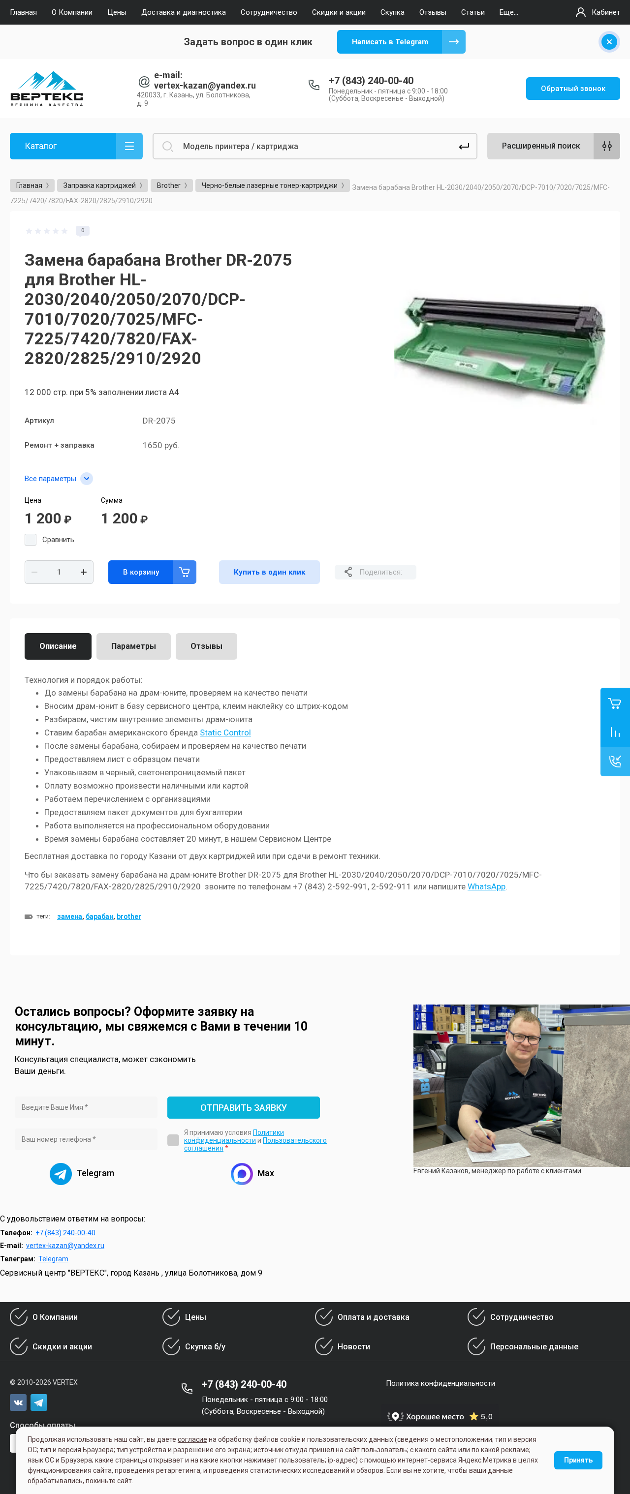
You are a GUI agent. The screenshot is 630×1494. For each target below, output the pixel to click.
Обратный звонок (573, 88)
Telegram (53, 1259)
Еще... (509, 12)
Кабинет (606, 12)
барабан (99, 916)
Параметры (133, 646)
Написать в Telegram (390, 41)
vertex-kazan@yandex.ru (205, 85)
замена (69, 916)
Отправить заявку (243, 1107)
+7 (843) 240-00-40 (371, 81)
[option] (499, 331)
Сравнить (58, 539)
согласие (192, 1439)
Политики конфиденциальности (234, 1136)
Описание (58, 646)
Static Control (225, 732)
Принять (578, 1460)
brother (129, 916)
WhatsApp (486, 886)
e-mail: (168, 75)
